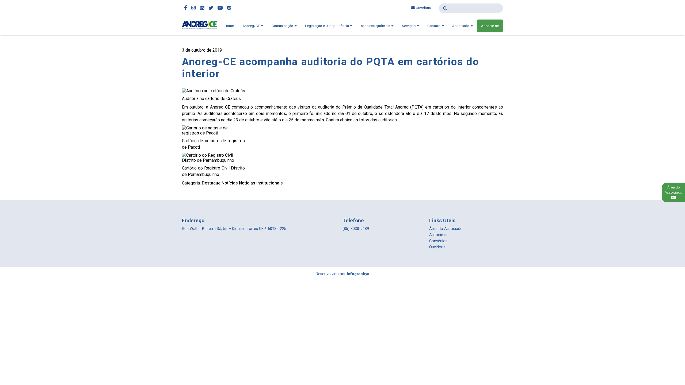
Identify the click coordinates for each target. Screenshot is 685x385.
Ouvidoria (423, 8)
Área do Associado (446, 228)
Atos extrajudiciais (376, 26)
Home (229, 26)
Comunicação (283, 26)
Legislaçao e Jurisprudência (327, 26)
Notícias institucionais (261, 183)
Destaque (211, 183)
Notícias (230, 183)
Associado (461, 26)
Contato (434, 26)
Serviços (409, 26)
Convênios (438, 241)
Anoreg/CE (251, 26)
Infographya (358, 274)
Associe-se (490, 26)
